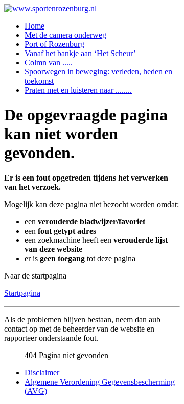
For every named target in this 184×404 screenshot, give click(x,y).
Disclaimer (42, 372)
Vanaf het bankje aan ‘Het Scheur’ (80, 53)
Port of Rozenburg (54, 44)
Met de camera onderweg (65, 35)
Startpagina (22, 293)
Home (34, 25)
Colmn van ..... (49, 62)
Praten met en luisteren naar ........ (78, 90)
